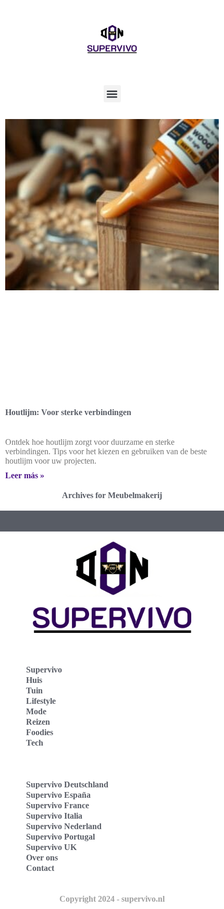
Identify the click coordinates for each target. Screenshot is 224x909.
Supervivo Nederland (64, 826)
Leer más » (24, 475)
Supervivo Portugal (60, 836)
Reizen (38, 721)
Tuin (34, 690)
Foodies (39, 732)
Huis (34, 680)
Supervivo (44, 669)
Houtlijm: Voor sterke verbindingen (68, 412)
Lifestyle (41, 700)
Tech (34, 742)
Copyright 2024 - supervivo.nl (112, 898)
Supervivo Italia (54, 815)
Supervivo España (58, 794)
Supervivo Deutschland (67, 784)
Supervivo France (57, 805)
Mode (36, 711)
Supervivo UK (51, 847)
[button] (112, 93)
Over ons (42, 857)
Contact (40, 868)
